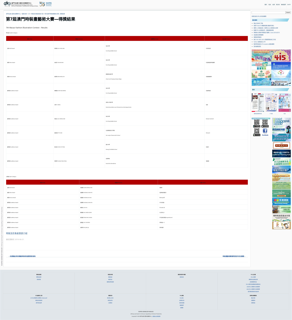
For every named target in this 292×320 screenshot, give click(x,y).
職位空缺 (253, 298)
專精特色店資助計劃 (253, 279)
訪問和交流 (181, 300)
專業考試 (110, 279)
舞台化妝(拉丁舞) (258, 23)
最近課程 (254, 20)
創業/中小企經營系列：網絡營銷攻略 (264, 30)
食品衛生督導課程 (258, 35)
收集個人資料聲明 (156, 316)
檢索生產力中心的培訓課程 (259, 16)
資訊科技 (182, 277)
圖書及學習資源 (110, 281)
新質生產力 (110, 300)
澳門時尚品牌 (39, 302)
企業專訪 (110, 302)
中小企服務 (253, 277)
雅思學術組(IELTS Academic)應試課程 (264, 44)
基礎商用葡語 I (258, 37)
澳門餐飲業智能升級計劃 (253, 291)
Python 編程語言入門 (259, 42)
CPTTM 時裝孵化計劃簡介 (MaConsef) (38, 298)
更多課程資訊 (257, 46)
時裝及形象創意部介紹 (16, 233)
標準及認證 (38, 277)
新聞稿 (181, 307)
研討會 (278, 4)
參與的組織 (181, 302)
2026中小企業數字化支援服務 (253, 286)
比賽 (273, 4)
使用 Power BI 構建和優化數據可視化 (264, 25)
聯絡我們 (182, 305)
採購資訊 (253, 300)
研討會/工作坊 (110, 298)
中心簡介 (182, 298)
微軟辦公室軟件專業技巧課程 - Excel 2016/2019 (267, 32)
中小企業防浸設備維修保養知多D (253, 284)
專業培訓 (110, 277)
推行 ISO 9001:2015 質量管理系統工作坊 (265, 39)
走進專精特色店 (253, 281)
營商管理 (39, 279)
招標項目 (253, 302)
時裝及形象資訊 (38, 300)
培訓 (269, 4)
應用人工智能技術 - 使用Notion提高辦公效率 (266, 28)
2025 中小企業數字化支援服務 (253, 289)
